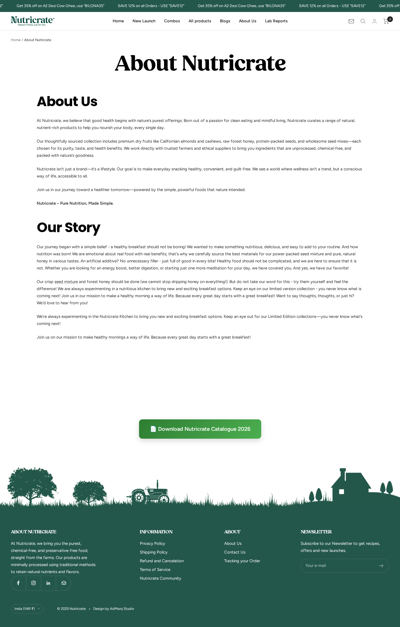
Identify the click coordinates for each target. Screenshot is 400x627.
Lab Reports (276, 21)
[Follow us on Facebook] (18, 583)
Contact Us (234, 552)
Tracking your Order (242, 560)
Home (118, 21)
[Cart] (386, 21)
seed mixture (66, 281)
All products (200, 21)
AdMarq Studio (122, 609)
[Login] (374, 21)
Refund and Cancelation (162, 560)
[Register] (381, 566)
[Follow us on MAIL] (63, 583)
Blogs (225, 21)
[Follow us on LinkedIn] (48, 583)
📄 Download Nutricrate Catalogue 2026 (200, 429)
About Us (247, 21)
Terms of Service (155, 569)
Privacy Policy (152, 543)
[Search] (363, 21)
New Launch (144, 21)
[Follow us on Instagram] (33, 583)
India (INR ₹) (24, 609)
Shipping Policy (154, 552)
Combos (172, 21)
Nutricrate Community (160, 578)
